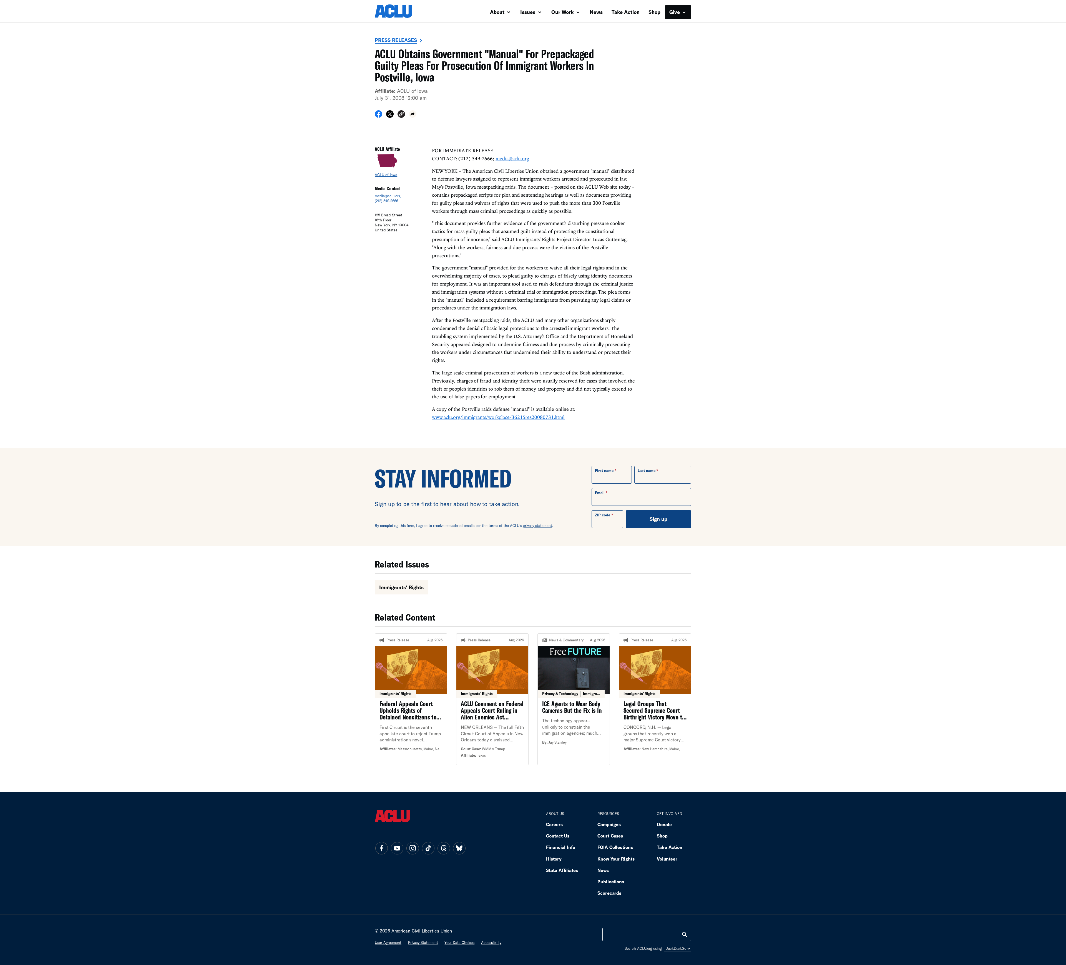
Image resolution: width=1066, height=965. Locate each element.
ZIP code (602, 515)
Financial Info (560, 847)
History (553, 858)
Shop (654, 12)
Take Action (626, 12)
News (596, 12)
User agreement (388, 942)
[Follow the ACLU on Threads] (443, 848)
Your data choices (459, 942)
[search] (684, 934)
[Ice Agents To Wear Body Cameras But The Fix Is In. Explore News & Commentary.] (574, 699)
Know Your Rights (616, 858)
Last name (646, 470)
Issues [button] (528, 12)
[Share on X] (390, 116)
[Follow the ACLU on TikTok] (428, 848)
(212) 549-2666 (386, 201)
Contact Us (557, 835)
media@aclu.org (388, 196)
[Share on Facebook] (378, 116)
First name (604, 470)
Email (600, 493)
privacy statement (537, 525)
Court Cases (610, 835)
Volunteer (667, 858)
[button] (401, 114)
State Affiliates (562, 870)
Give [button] (675, 12)
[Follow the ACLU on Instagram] (412, 848)
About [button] (498, 12)
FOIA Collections (615, 847)
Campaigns (609, 824)
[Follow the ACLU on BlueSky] (459, 848)
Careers (554, 824)
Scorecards (609, 893)
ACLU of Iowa (412, 91)
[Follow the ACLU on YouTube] (397, 848)
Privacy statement (423, 942)
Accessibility (491, 942)
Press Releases (396, 40)
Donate (664, 824)
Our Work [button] (563, 12)
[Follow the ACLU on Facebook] (381, 848)
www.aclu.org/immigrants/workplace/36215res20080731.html (498, 417)
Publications (610, 881)
